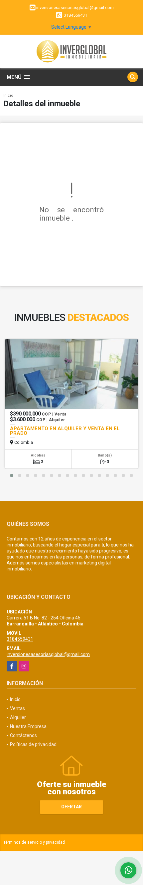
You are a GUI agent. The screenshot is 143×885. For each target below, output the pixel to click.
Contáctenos (23, 735)
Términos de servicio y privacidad (34, 842)
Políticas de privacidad (33, 744)
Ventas (17, 708)
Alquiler (18, 717)
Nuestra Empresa (28, 726)
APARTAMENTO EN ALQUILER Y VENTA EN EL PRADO (65, 431)
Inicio (8, 95)
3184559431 (75, 15)
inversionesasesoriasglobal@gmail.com (48, 654)
